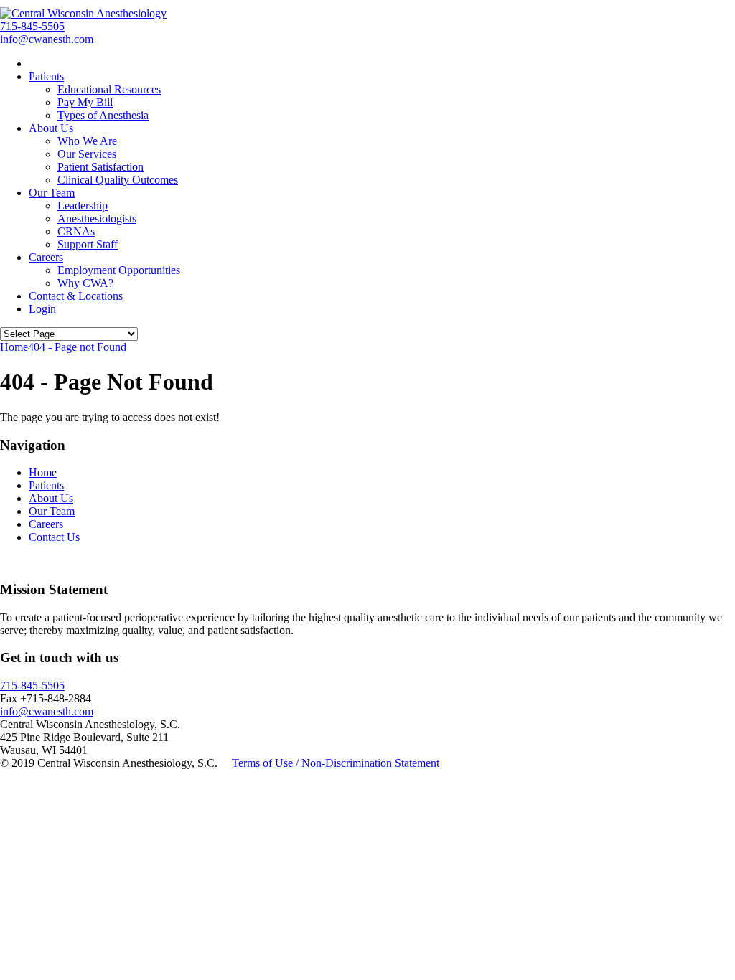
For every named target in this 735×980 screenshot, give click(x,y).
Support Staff (87, 244)
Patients (46, 76)
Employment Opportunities (118, 270)
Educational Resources (109, 89)
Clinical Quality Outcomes (117, 180)
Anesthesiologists (96, 218)
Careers (46, 257)
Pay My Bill (85, 102)
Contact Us (54, 537)
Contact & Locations (76, 296)
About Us (51, 128)
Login (42, 309)
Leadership (82, 205)
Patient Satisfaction (100, 167)
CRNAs (76, 231)
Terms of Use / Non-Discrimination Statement (335, 763)
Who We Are (87, 141)
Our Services (86, 154)
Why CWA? (85, 283)
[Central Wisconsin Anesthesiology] (83, 13)
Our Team (52, 193)
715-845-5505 (32, 26)
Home (43, 472)
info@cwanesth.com (46, 39)
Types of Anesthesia (103, 115)
